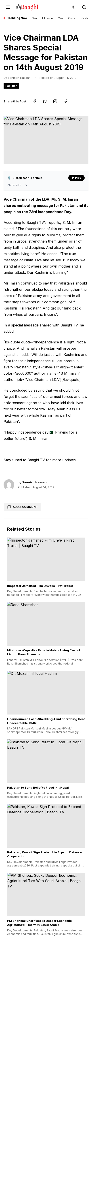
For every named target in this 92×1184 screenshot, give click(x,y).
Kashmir (86, 18)
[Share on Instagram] (55, 101)
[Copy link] (65, 101)
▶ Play (76, 177)
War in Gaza (66, 18)
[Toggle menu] (8, 7)
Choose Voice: (14, 185)
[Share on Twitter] (45, 101)
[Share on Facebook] (34, 101)
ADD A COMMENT (25, 507)
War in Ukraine (42, 18)
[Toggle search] (83, 7)
